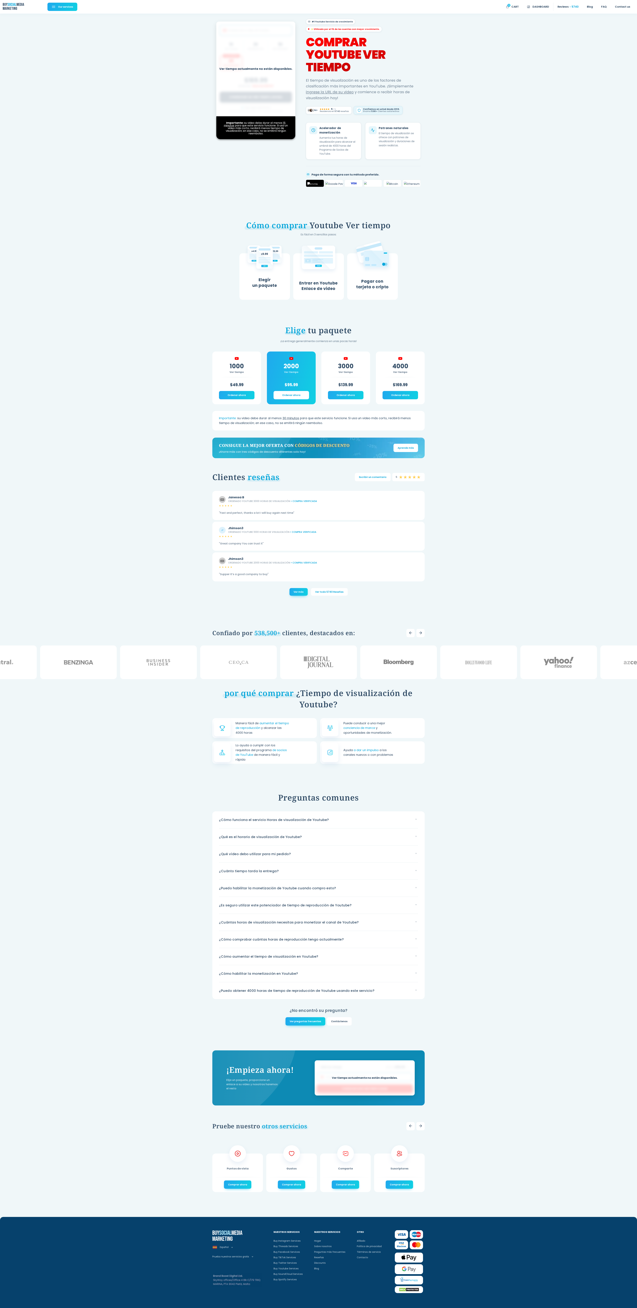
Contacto (362, 1257)
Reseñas (319, 1257)
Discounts (320, 1263)
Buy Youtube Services (286, 1268)
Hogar (317, 1240)
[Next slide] (420, 633)
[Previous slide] (410, 633)
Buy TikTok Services (285, 1257)
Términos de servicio (369, 1252)
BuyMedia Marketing (13, 7)
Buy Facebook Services (287, 1252)
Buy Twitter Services (285, 1263)
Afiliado (361, 1240)
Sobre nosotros (323, 1246)
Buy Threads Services (286, 1246)
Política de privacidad (369, 1246)
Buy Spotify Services (285, 1279)
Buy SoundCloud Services (288, 1274)
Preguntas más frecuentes (329, 1252)
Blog (316, 1268)
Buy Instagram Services (287, 1240)
